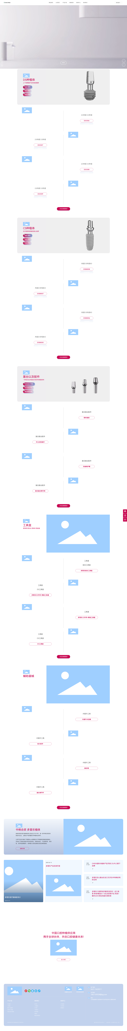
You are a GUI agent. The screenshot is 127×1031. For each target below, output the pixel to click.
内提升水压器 (86, 719)
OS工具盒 (40, 638)
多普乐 (63, 62)
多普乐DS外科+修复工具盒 (40, 595)
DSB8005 (40, 342)
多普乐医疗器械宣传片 (13, 897)
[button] (123, 61)
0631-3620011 (96, 989)
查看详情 (22, 848)
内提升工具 (87, 714)
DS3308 (86, 169)
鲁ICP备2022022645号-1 (99, 1022)
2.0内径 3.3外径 (86, 115)
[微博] (26, 991)
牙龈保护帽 (86, 466)
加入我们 (63, 959)
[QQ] (32, 991)
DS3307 (40, 145)
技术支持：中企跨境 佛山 (111, 1022)
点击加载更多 (63, 209)
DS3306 (86, 120)
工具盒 (86, 561)
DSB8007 (40, 293)
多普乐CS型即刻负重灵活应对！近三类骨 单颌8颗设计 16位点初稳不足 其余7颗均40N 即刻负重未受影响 (105, 894)
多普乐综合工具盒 (86, 570)
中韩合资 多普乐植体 (28, 829)
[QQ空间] (36, 991)
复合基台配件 (86, 412)
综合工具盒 (87, 565)
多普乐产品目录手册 (53, 866)
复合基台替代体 (40, 491)
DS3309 (40, 194)
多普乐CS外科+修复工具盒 (86, 617)
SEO (119, 1022)
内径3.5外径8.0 (86, 264)
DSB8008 (86, 269)
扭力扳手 (40, 744)
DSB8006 (86, 318)
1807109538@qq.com (99, 994)
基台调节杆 (40, 792)
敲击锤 (86, 768)
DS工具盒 (40, 589)
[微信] (29, 991)
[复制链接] (39, 991)
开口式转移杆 (40, 442)
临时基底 (87, 417)
